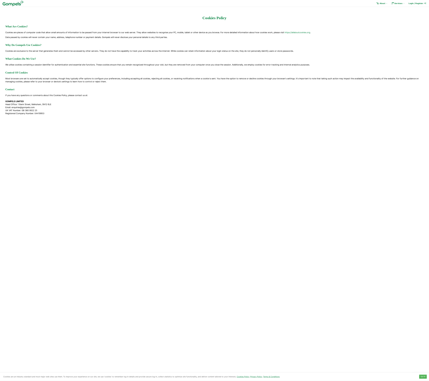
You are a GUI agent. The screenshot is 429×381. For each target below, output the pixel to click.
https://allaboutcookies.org (297, 32)
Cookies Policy (243, 377)
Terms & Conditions (271, 377)
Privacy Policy (256, 377)
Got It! (423, 377)
